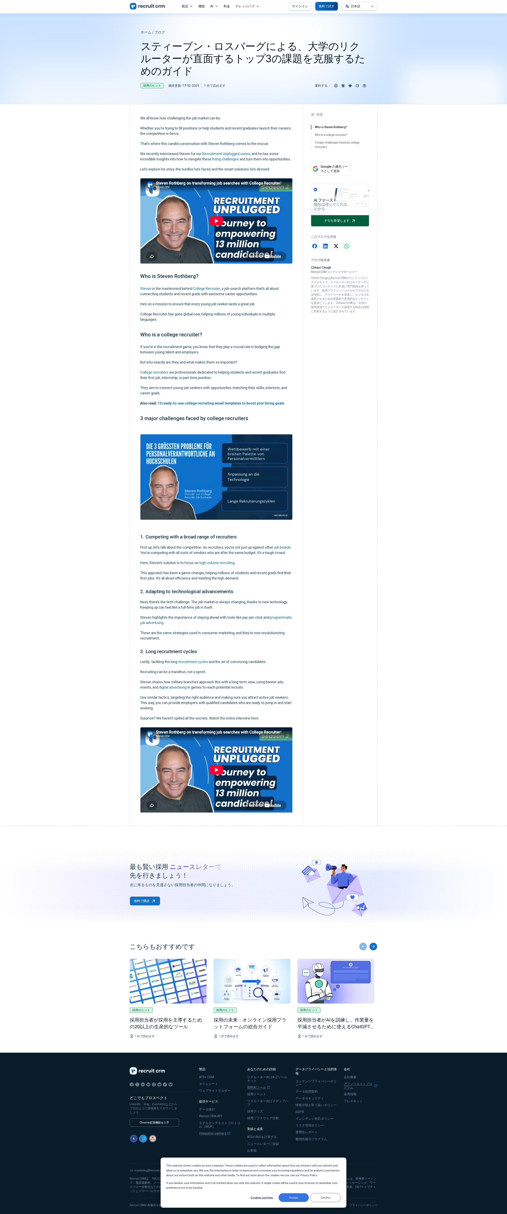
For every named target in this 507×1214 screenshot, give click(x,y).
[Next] (373, 946)
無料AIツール (256, 1087)
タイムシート (208, 1084)
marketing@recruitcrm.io (150, 1170)
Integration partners (212, 1133)
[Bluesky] (170, 1085)
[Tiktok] (165, 1085)
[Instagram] (154, 1085)
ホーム (146, 32)
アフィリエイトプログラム (358, 1085)
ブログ (159, 32)
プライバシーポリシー (363, 1205)
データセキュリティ (309, 1098)
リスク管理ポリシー (309, 1125)
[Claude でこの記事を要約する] (343, 86)
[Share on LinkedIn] (325, 246)
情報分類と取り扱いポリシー (316, 1105)
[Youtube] (148, 1085)
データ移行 (207, 1109)
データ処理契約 (306, 1091)
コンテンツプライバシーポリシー (316, 1083)
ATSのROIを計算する (262, 1137)
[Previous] (363, 946)
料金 (227, 6)
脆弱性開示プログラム (311, 1139)
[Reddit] (159, 1085)
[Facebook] (132, 1085)
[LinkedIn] (143, 1085)
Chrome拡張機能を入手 (154, 1122)
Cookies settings (262, 1197)
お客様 (252, 1150)
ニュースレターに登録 (263, 1144)
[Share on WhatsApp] (347, 246)
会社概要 (350, 1077)
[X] (137, 1085)
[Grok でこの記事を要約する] (357, 86)
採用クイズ (255, 1111)
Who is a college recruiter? (331, 134)
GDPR (299, 1112)
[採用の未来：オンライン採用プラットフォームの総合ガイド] (252, 981)
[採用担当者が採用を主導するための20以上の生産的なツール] (168, 981)
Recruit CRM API (210, 1116)
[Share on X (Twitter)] (336, 246)
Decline (325, 1197)
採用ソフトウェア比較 (263, 1118)
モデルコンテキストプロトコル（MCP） (219, 1124)
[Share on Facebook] (314, 246)
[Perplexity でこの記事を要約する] (364, 86)
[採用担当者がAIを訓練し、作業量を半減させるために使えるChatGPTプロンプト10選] (335, 981)
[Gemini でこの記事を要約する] (350, 86)
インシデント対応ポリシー (314, 1119)
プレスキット (353, 1101)
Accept (293, 1197)
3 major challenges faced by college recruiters (337, 145)
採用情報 (350, 1094)
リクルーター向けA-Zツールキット (267, 1079)
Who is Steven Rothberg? (331, 127)
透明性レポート (306, 1132)
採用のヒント (152, 85)
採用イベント (256, 1094)
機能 (201, 6)
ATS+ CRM (206, 1077)
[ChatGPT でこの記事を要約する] (336, 86)
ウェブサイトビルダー (215, 1090)
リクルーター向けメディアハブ (267, 1102)
